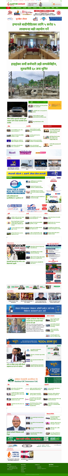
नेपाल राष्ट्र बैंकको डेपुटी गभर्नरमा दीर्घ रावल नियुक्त (37, 418)
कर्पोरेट (9, 158)
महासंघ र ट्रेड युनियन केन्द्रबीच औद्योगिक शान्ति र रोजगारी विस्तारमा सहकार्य (54, 320)
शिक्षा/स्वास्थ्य (47, 8)
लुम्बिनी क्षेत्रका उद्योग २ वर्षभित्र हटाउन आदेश (55, 428)
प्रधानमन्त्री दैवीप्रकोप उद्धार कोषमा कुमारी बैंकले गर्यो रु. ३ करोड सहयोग (40, 106)
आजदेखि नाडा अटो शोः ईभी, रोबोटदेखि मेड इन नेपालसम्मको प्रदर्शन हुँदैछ (38, 197)
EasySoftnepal (41, 474)
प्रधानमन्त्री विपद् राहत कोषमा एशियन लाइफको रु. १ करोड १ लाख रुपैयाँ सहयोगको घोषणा (35, 399)
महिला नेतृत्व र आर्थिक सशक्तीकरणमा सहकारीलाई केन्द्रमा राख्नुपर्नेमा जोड (54, 394)
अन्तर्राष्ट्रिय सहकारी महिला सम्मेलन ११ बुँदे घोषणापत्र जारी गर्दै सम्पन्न (54, 399)
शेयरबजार (34, 8)
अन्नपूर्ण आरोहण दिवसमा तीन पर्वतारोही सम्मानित (54, 218)
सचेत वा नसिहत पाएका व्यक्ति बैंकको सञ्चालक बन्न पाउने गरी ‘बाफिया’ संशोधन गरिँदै (16, 366)
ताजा (38, 102)
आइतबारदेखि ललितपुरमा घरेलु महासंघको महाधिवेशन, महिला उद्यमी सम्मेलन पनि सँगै (37, 365)
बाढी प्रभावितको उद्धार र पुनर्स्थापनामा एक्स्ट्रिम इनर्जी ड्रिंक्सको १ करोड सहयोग (17, 141)
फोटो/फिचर (10, 449)
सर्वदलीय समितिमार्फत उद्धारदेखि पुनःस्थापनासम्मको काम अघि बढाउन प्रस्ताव (39, 116)
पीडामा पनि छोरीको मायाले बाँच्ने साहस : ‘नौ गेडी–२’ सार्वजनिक (27, 302)
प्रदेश (9, 126)
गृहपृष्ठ (8, 8)
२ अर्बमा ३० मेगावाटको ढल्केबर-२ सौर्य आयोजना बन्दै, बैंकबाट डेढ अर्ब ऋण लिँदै (36, 233)
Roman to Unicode (27, 0)
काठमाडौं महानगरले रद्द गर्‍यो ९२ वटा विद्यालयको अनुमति (16, 262)
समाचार (12, 8)
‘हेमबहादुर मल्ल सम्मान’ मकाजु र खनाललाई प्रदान (13, 302)
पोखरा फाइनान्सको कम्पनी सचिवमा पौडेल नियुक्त (37, 360)
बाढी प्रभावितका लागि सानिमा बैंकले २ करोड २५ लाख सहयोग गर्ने (17, 146)
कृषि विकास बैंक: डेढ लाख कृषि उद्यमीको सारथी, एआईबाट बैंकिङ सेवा (55, 138)
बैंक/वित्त (29, 8)
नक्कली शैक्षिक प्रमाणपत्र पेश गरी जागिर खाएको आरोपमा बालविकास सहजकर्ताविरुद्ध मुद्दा (37, 192)
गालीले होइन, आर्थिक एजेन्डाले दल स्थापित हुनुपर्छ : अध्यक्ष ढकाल (55, 423)
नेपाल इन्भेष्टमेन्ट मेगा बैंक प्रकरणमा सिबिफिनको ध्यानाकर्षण (36, 350)
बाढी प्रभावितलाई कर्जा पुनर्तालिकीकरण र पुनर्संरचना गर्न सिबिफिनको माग (15, 198)
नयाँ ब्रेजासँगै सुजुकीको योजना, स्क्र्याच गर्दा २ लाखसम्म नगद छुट (55, 335)
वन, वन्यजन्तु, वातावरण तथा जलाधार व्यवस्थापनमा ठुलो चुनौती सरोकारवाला (55, 131)
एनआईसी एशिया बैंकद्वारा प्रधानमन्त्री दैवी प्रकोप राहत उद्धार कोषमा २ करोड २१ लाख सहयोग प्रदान (17, 394)
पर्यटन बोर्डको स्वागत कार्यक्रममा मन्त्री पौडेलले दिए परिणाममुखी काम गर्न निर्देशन (54, 228)
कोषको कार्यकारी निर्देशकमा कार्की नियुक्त (15, 433)
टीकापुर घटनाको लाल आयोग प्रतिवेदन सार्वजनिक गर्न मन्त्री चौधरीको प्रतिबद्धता (36, 141)
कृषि (9, 214)
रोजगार (9, 414)
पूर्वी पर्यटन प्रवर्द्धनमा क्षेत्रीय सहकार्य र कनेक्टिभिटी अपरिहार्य (53, 233)
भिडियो (53, 8)
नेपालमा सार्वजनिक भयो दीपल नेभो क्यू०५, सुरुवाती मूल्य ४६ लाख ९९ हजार (41, 168)
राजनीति (28, 126)
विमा (27, 385)
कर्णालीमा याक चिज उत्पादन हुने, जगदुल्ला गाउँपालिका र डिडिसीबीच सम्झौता (17, 218)
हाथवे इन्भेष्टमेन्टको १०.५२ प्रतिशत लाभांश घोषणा (27, 460)
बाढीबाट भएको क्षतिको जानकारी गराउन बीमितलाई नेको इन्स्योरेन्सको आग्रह (36, 389)
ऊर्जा (27, 214)
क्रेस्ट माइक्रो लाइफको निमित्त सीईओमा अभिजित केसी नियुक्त (36, 433)
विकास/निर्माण (50, 414)
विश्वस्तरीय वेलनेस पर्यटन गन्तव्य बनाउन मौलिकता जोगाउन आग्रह (54, 223)
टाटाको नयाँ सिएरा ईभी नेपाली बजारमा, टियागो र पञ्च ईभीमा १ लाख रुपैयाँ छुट (55, 325)
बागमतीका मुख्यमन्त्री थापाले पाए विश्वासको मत (35, 135)
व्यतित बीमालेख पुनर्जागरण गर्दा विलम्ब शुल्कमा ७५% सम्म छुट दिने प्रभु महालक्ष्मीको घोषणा (36, 404)
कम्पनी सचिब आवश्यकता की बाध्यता (55, 144)
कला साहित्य (10, 291)
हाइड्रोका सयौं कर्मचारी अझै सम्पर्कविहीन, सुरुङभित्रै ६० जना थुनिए (34, 66)
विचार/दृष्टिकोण (18, 8)
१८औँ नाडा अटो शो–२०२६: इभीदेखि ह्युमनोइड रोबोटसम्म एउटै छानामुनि (54, 168)
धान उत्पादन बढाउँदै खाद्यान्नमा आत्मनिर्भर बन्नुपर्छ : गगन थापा (17, 228)
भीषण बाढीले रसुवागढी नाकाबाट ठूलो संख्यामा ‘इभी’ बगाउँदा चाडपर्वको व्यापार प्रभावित (17, 121)
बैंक (9, 385)
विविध (57, 8)
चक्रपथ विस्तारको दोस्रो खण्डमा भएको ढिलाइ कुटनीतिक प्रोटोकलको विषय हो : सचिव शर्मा (55, 418)
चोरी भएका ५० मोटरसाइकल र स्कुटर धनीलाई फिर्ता (38, 355)
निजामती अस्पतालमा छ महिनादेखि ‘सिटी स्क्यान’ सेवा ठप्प (37, 262)
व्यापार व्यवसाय (50, 316)
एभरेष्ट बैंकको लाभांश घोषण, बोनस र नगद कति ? (17, 404)
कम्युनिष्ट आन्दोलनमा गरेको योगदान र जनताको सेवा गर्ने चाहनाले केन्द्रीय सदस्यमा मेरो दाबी (35, 321)
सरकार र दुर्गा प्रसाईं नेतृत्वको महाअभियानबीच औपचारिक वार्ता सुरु (35, 146)
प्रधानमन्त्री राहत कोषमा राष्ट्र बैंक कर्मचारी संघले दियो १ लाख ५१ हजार (17, 399)
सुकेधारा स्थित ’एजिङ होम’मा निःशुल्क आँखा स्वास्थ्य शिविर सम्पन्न (37, 247)
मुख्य (32, 102)
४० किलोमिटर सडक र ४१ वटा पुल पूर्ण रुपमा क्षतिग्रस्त (40, 111)
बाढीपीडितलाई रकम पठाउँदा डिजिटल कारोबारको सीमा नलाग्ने (36, 182)
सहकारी (46, 385)
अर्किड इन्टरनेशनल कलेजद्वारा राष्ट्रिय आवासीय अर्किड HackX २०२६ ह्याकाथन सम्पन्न (38, 257)
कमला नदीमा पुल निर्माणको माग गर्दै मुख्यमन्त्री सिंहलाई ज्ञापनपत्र (55, 433)
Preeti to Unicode (16, 0)
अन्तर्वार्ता (24, 8)
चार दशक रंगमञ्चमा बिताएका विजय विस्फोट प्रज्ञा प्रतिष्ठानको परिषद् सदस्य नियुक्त (40, 302)
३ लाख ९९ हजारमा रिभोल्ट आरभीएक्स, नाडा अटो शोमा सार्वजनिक (54, 331)
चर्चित (44, 102)
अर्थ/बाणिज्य (41, 8)
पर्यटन (45, 214)
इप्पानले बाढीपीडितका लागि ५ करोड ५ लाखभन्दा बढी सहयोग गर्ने (34, 27)
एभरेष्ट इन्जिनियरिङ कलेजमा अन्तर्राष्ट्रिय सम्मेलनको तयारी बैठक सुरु (36, 252)
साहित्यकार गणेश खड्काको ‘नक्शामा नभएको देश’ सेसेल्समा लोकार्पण (54, 302)
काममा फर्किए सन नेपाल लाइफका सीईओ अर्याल (37, 423)
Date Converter (32, 0)
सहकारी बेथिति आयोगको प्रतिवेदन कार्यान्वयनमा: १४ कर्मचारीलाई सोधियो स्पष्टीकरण (54, 404)
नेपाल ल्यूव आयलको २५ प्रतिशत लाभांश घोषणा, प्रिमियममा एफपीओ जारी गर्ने (13, 460)
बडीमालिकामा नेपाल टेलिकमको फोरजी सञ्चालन (27, 168)
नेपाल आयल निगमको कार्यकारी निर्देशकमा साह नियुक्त (37, 428)
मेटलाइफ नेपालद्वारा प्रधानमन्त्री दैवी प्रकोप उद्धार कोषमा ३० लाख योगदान (35, 394)
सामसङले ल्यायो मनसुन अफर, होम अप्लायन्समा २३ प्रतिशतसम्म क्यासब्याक (37, 187)
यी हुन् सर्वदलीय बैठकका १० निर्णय (38, 121)
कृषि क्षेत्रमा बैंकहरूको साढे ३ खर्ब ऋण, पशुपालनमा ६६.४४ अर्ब (17, 233)
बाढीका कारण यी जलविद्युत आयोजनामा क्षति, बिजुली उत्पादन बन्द (36, 228)
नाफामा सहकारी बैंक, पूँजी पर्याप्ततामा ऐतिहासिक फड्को (54, 389)
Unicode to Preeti (21, 0)
